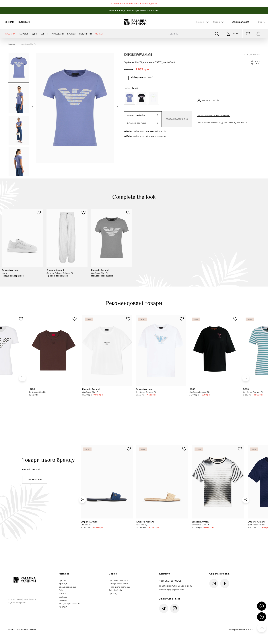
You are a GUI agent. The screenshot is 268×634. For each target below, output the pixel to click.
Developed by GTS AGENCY (240, 629)
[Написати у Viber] (174, 608)
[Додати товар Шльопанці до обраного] (129, 449)
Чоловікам (24, 22)
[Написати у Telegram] (163, 608)
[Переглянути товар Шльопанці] (107, 498)
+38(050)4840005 (240, 22)
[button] (32, 108)
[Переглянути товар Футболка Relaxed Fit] (161, 366)
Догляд (112, 593)
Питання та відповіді (119, 587)
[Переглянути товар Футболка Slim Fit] (111, 243)
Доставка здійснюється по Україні (213, 115)
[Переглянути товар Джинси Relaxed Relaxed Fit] (67, 243)
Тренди (63, 593)
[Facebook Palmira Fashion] (224, 583)
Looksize (63, 597)
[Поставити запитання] (261, 606)
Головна (11, 44)
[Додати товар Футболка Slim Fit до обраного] (128, 212)
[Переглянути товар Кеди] (22, 243)
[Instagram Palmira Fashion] (213, 583)
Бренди (63, 584)
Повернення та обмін (120, 584)
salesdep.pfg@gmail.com (171, 590)
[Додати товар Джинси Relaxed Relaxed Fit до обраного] (83, 212)
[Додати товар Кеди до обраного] (39, 212)
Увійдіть (128, 131)
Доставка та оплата (118, 580)
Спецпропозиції (67, 587)
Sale (61, 590)
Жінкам (9, 22)
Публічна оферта (17, 603)
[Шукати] (217, 34)
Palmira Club (115, 590)
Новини (63, 600)
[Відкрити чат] (261, 616)
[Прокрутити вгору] (261, 627)
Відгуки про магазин (69, 603)
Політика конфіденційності (22, 599)
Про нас (63, 580)
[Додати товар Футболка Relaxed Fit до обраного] (182, 319)
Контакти (63, 607)
